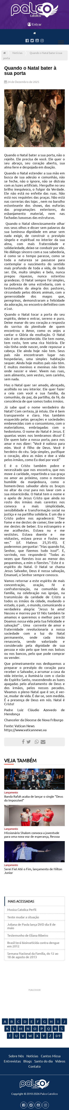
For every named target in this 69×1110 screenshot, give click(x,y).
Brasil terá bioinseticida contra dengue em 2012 (33, 944)
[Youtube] (37, 41)
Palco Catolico (49, 1093)
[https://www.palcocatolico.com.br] (34, 33)
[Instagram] (42, 41)
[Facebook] (27, 41)
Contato (34, 1066)
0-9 (58, 1036)
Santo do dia (43, 1061)
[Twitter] (32, 41)
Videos (60, 1061)
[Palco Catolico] (4, 52)
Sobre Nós (16, 1056)
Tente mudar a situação (23, 917)
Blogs (27, 1061)
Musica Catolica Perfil (21, 909)
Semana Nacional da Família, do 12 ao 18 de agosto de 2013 (32, 955)
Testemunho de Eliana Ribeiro (27, 935)
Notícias (17, 52)
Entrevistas (12, 1061)
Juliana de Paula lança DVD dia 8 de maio (31, 926)
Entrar (36, 24)
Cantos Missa (51, 1056)
